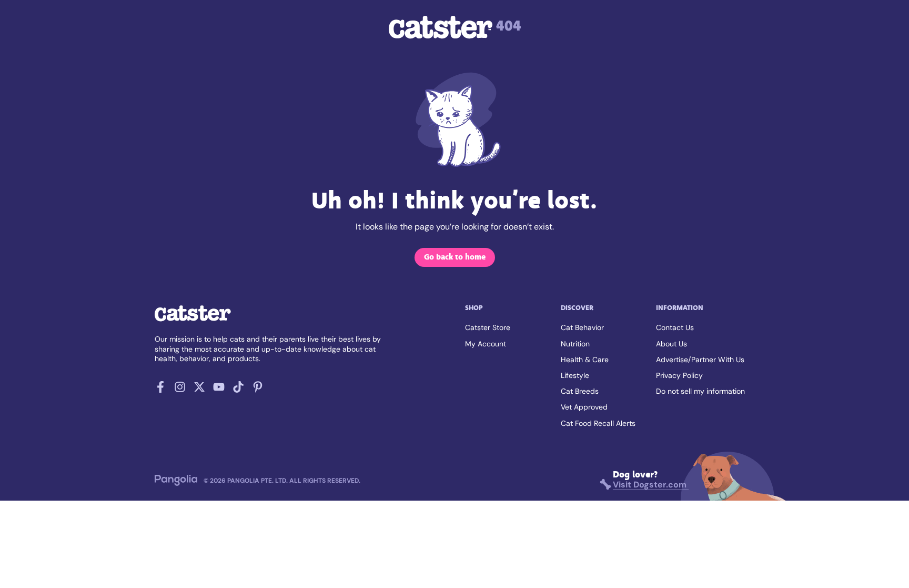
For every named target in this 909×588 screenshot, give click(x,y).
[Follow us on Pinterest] (258, 389)
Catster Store (487, 327)
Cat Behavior (582, 327)
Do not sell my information (700, 391)
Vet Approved (584, 407)
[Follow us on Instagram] (180, 389)
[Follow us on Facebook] (160, 389)
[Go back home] (193, 320)
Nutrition (575, 343)
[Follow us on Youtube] (219, 389)
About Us (671, 343)
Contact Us (675, 327)
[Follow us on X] (199, 389)
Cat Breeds (580, 391)
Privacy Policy (679, 375)
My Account (485, 343)
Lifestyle (575, 375)
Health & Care (585, 359)
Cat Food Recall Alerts (598, 423)
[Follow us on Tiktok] (238, 389)
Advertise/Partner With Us (700, 359)
